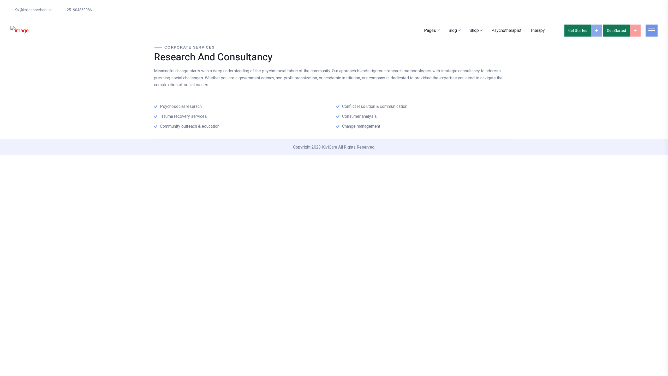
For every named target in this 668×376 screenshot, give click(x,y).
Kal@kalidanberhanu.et (34, 10)
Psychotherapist (506, 30)
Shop (474, 30)
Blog (453, 30)
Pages (430, 30)
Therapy (537, 30)
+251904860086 (78, 10)
